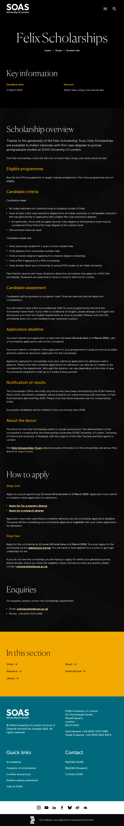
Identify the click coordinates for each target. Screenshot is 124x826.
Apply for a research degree (26, 510)
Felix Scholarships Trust (26, 447)
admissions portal (39, 547)
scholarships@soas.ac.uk (31, 566)
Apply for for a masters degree (28, 505)
